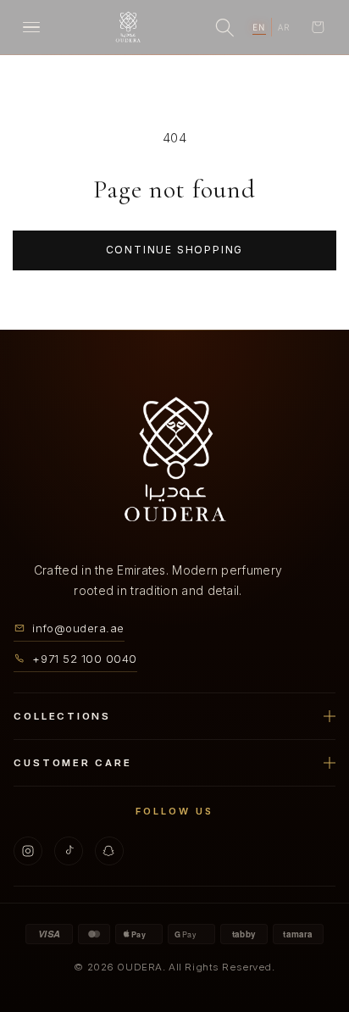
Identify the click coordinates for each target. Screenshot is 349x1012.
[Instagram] (28, 850)
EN (259, 26)
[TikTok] (68, 850)
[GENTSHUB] (174, 460)
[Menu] (31, 27)
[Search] (224, 27)
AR (284, 26)
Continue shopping (175, 249)
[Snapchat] (109, 850)
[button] (317, 27)
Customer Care (72, 762)
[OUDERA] (128, 27)
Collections (62, 715)
